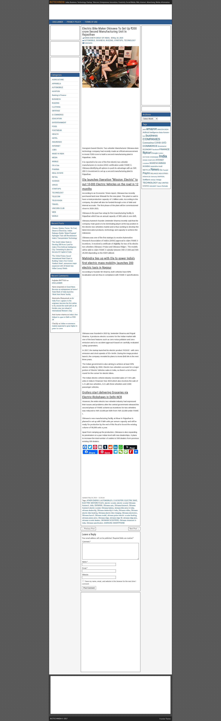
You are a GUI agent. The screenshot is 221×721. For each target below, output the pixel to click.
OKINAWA (98, 505)
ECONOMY (147, 149)
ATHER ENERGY (93, 500)
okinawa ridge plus (130, 518)
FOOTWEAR (57, 130)
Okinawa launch (88, 515)
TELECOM (56, 196)
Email (85, 568)
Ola (160, 170)
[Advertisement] (110, 117)
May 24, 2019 (118, 38)
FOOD (54, 126)
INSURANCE (57, 142)
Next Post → (134, 529)
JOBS (54, 150)
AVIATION (56, 91)
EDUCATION (57, 119)
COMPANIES (151, 139)
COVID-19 (159, 143)
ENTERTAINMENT (59, 123)
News (155, 169)
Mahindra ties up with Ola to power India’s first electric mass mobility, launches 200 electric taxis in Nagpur (108, 263)
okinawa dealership (89, 510)
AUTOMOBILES (106, 500)
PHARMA (55, 169)
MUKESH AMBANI (158, 163)
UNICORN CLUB (58, 208)
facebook (155, 149)
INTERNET (56, 146)
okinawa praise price (89, 518)
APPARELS (56, 84)
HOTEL (55, 138)
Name (85, 562)
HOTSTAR (146, 157)
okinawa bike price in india (124, 508)
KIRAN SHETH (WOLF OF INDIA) (97, 38)
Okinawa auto (108, 505)
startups (153, 180)
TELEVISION (57, 200)
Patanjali (165, 170)
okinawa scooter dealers (91, 520)
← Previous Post (88, 529)
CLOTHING (56, 107)
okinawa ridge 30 (116, 518)
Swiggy (158, 180)
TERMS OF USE (91, 22)
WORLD (55, 216)
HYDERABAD (154, 157)
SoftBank (146, 180)
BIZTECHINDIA (57, 2)
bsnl (144, 136)
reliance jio (146, 176)
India (91, 505)
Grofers (160, 153)
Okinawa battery (108, 508)
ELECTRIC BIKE (130, 500)
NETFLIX (146, 170)
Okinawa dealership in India (107, 510)
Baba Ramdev (164, 132)
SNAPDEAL (161, 176)
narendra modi (156, 166)
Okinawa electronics (129, 513)
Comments (88, 43)
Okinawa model (100, 515)
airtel (144, 129)
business (152, 135)
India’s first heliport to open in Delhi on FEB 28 (65, 317)
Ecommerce (162, 146)
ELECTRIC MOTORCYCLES (93, 503)
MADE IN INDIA (58, 154)
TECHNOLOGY (130, 40)
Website (85, 575)
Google (155, 153)
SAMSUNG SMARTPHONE (114, 523)
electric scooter (110, 503)
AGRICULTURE (58, 80)
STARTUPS (118, 40)
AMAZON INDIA (162, 129)
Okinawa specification (95, 523)
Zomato (165, 186)
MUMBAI (146, 166)
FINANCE (164, 149)
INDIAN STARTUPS (149, 160)
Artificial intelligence (151, 132)
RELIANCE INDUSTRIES (159, 173)
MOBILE (55, 161)
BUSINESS (100, 40)
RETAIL (55, 177)
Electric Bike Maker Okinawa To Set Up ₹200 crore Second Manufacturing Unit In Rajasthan (109, 31)
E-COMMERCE (58, 115)
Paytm (146, 173)
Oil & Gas (55, 165)
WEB (54, 212)
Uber (160, 183)
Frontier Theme (165, 719)
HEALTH (55, 134)
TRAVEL (55, 204)
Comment (86, 542)
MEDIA (54, 158)
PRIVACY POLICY (74, 22)
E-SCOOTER (118, 500)
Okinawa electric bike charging (109, 513)
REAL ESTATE (57, 173)
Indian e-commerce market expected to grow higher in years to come (64, 326)
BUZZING (109, 40)
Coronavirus (148, 143)
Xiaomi (159, 186)
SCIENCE (55, 181)
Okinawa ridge (103, 518)
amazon (151, 129)
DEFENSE (56, 111)
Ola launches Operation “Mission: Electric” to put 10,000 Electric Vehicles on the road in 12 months (110, 184)
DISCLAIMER (57, 22)
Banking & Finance (59, 95)
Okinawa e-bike (124, 510)
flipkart (147, 152)
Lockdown (146, 163)
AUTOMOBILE (89, 40)
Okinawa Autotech (121, 505)
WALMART (153, 186)
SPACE (55, 185)
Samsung (154, 176)
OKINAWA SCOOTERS (110, 520)
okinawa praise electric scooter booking (122, 515)
